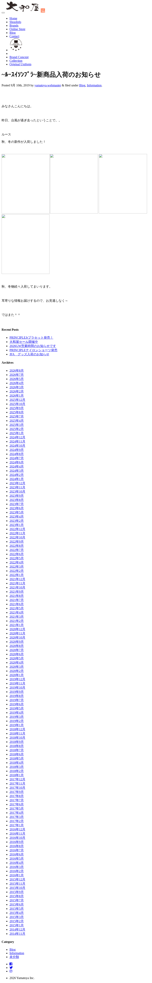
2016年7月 (17, 850)
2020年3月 (17, 666)
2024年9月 (17, 449)
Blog (13, 32)
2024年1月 (17, 479)
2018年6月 (17, 754)
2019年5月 (17, 708)
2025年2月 (17, 429)
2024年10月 (17, 445)
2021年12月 (17, 579)
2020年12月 (17, 629)
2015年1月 (17, 925)
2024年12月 (17, 437)
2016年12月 (17, 829)
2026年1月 (17, 395)
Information (94, 85)
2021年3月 (17, 616)
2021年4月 (17, 612)
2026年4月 (17, 383)
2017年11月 (17, 783)
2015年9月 (17, 892)
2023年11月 (17, 487)
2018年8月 (17, 746)
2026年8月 (17, 370)
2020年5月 (17, 658)
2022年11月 (17, 533)
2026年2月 (17, 391)
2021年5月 (17, 608)
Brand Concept (19, 57)
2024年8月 (17, 454)
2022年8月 (17, 545)
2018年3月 (17, 766)
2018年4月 (17, 762)
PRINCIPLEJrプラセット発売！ (31, 337)
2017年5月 (17, 808)
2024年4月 (17, 466)
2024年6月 (17, 462)
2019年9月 (17, 691)
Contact (14, 36)
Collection (16, 60)
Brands (14, 25)
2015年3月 (17, 917)
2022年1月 (17, 575)
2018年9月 (17, 741)
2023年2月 (17, 520)
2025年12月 (17, 399)
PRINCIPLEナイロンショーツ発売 (33, 350)
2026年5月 (17, 379)
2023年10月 (17, 491)
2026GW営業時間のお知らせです (33, 346)
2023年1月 (17, 525)
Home (13, 18)
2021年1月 (17, 625)
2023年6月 (17, 508)
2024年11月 (17, 441)
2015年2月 (17, 921)
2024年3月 (17, 470)
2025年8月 (17, 412)
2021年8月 (17, 595)
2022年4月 (17, 562)
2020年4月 (17, 662)
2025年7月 (17, 416)
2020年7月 (17, 650)
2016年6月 (17, 854)
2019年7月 (17, 700)
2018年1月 (17, 775)
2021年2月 (17, 620)
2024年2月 (17, 475)
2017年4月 (17, 812)
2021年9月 (17, 591)
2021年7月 (17, 600)
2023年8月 (17, 500)
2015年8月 (17, 896)
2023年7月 (17, 504)
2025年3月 (17, 424)
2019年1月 (17, 725)
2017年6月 (17, 804)
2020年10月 (17, 637)
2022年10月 (17, 537)
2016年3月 (17, 867)
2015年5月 (17, 908)
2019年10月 (17, 687)
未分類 (14, 957)
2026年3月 (17, 387)
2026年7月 (17, 374)
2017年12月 (17, 779)
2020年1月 (17, 675)
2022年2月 (17, 570)
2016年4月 (17, 862)
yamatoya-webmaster (47, 85)
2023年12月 (17, 483)
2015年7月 (17, 900)
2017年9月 (17, 792)
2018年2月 (17, 771)
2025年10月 (17, 404)
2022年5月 (17, 558)
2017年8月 (17, 796)
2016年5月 (17, 858)
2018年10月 (17, 737)
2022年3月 (17, 566)
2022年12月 (17, 529)
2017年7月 (17, 800)
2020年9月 (17, 641)
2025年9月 (17, 408)
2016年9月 (17, 842)
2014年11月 (17, 933)
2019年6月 (17, 704)
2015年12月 (17, 879)
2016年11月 (17, 833)
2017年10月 (17, 787)
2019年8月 (17, 696)
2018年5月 (17, 758)
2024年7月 (17, 458)
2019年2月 (17, 721)
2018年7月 (17, 750)
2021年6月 (17, 604)
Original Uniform (20, 64)
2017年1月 (17, 825)
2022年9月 (17, 541)
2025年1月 (17, 433)
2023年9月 (17, 495)
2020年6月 (17, 654)
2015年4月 (17, 912)
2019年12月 (17, 679)
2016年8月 (17, 846)
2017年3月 (17, 817)
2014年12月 (17, 929)
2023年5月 (17, 512)
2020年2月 (17, 671)
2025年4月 (17, 420)
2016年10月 (17, 837)
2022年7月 (17, 550)
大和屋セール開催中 (24, 341)
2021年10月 (17, 587)
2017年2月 (17, 821)
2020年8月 (17, 646)
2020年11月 (17, 633)
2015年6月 (17, 904)
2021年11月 (17, 583)
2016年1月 (17, 875)
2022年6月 (17, 554)
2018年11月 (17, 733)
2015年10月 (17, 887)
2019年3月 (17, 716)
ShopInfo (15, 22)
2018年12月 (17, 729)
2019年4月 (17, 712)
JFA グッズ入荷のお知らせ (29, 354)
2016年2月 (17, 871)
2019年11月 (17, 683)
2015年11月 (17, 883)
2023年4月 (17, 516)
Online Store (17, 29)
